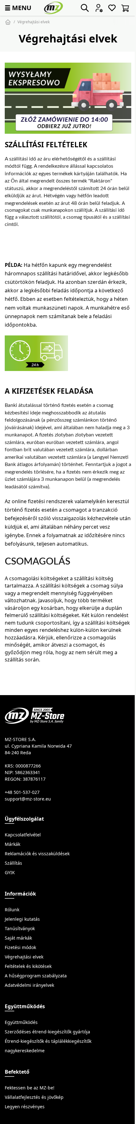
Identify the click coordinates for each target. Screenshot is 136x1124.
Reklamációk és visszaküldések (37, 853)
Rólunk (12, 910)
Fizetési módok (20, 947)
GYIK (10, 872)
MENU (17, 7)
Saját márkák (18, 938)
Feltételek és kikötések (28, 966)
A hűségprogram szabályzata (36, 976)
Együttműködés (21, 1022)
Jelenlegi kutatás (22, 919)
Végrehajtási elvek (33, 22)
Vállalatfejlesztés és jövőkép (34, 1097)
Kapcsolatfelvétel (23, 835)
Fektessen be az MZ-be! (29, 1088)
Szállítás (13, 863)
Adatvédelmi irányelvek (29, 985)
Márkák (12, 844)
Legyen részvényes (25, 1106)
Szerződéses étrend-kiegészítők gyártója (47, 1032)
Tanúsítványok (20, 928)
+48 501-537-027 (22, 792)
